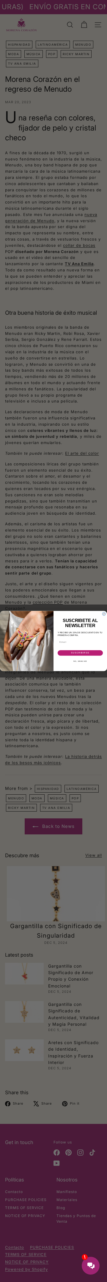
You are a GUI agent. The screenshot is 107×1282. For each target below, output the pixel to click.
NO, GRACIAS (80, 661)
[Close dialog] (104, 613)
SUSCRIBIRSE (80, 653)
